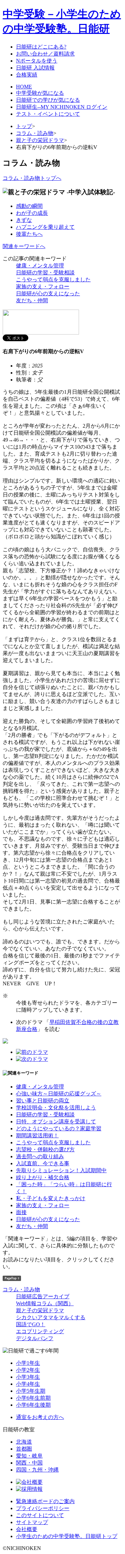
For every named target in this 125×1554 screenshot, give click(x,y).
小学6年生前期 (33, 1398)
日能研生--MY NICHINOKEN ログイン (61, 107)
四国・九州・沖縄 (37, 1470)
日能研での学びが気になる (48, 100)
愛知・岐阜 (29, 1456)
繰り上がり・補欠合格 (42, 1177)
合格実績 (26, 74)
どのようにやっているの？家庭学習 (58, 1128)
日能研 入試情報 (35, 68)
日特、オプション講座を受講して (56, 1121)
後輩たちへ (29, 234)
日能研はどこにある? (41, 47)
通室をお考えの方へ (40, 1417)
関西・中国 (29, 1463)
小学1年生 (28, 1363)
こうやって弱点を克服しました (53, 279)
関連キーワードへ (24, 246)
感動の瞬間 (29, 206)
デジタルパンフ (34, 1338)
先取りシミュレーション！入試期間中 (61, 1170)
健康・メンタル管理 (40, 265)
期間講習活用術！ (37, 1135)
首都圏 (24, 1449)
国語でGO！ (30, 1324)
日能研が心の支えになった (48, 293)
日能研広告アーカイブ (42, 1296)
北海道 (24, 1442)
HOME (24, 86)
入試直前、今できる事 (42, 1163)
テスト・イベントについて (48, 114)
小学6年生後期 (33, 1405)
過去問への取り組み (40, 1156)
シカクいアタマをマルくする (50, 1317)
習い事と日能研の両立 (42, 1100)
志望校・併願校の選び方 (45, 1149)
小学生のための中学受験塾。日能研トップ (66, 1536)
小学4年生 (28, 1384)
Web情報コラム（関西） (45, 1303)
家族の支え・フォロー (42, 286)
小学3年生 (28, 1377)
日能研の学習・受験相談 (45, 272)
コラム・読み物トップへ (32, 178)
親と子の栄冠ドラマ (40, 140)
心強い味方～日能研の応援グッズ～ (58, 1093)
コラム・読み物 (34, 133)
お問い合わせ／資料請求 (45, 54)
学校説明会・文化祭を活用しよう (56, 1107)
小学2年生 (28, 1370)
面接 (21, 1212)
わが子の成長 (32, 213)
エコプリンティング (40, 1331)
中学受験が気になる (40, 93)
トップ (24, 126)
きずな (24, 220)
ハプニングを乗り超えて (45, 227)
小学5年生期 (30, 1391)
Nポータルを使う (36, 61)
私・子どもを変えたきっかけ (50, 1198)
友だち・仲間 (32, 300)
